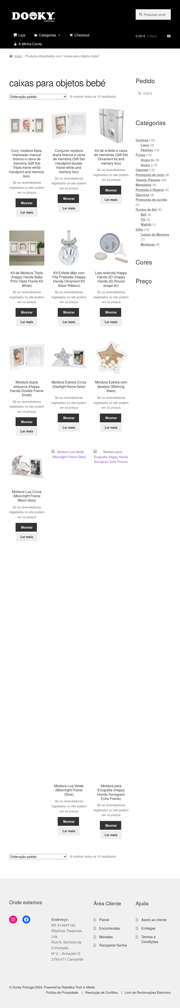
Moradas (106, 936)
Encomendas (109, 928)
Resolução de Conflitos (102, 992)
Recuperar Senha (113, 945)
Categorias (47, 35)
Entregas (148, 928)
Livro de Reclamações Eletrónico (148, 992)
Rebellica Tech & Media (78, 987)
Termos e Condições (149, 939)
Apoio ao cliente (154, 919)
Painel (104, 919)
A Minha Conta (30, 43)
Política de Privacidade (62, 992)
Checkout (81, 35)
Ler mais (26, 212)
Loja (21, 35)
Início (18, 56)
